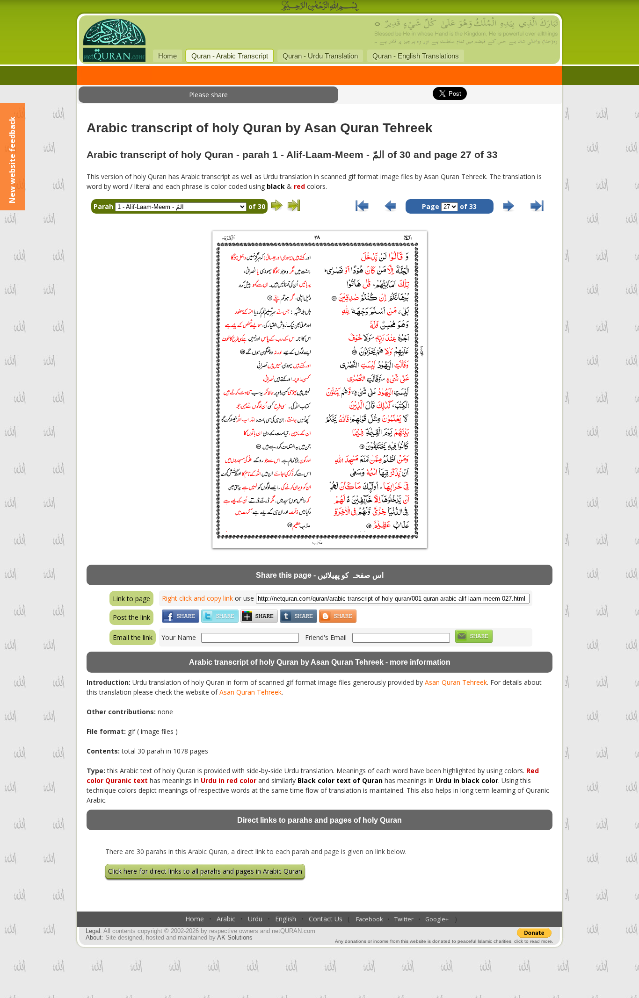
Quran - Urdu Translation (320, 56)
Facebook (369, 919)
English (285, 918)
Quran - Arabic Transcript (229, 56)
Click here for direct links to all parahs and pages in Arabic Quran (205, 871)
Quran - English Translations (415, 56)
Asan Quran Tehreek (456, 682)
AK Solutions (235, 937)
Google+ (437, 919)
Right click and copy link (197, 598)
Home (167, 56)
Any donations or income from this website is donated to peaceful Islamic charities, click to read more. (444, 941)
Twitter (404, 919)
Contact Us (325, 918)
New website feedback (12, 159)
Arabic (226, 918)
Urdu (255, 918)
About (94, 937)
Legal (93, 931)
